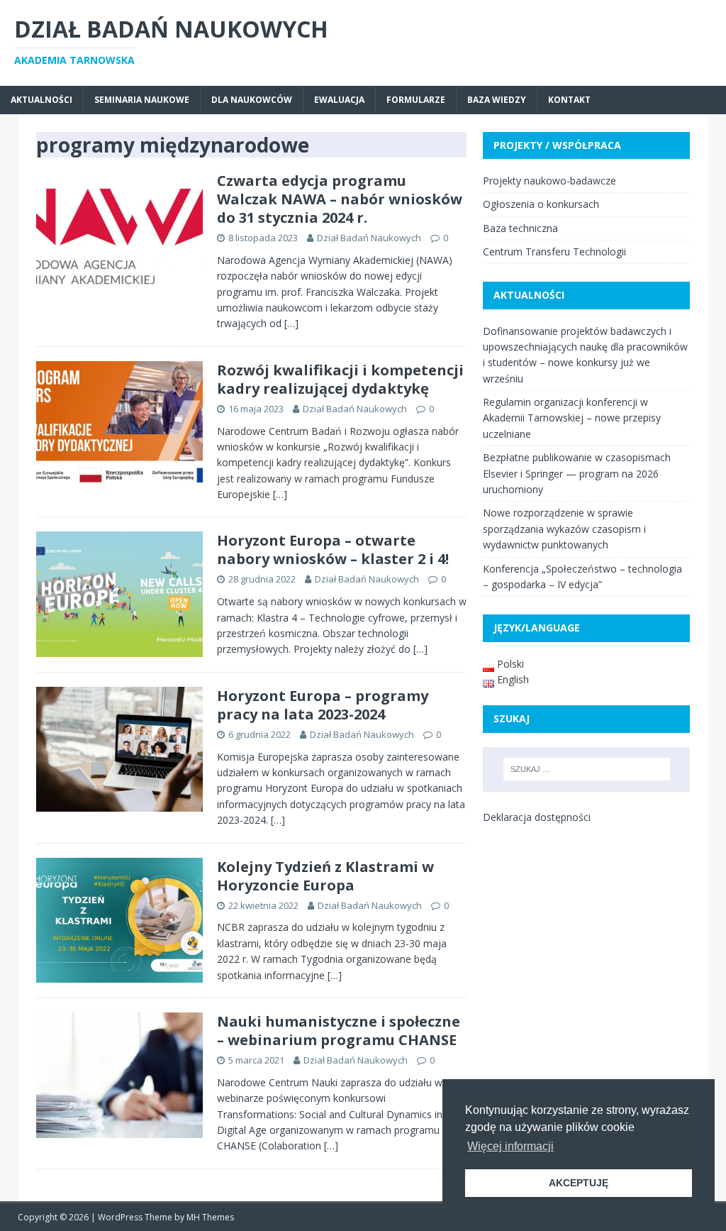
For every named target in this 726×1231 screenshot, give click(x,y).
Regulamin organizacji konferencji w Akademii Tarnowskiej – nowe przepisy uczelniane (572, 418)
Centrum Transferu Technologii (554, 251)
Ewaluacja (339, 100)
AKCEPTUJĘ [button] (578, 1182)
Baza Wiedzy (496, 100)
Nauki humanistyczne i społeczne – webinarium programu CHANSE (338, 1030)
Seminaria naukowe (141, 100)
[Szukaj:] (586, 769)
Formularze (415, 100)
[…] (291, 323)
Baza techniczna (520, 228)
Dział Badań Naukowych (369, 237)
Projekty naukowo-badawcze (549, 180)
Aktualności (41, 100)
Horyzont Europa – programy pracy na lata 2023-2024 (322, 705)
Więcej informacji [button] (510, 1146)
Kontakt (569, 100)
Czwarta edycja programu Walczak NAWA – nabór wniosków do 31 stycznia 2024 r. (339, 199)
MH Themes (210, 1217)
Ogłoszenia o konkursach (541, 204)
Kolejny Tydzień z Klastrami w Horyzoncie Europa (325, 876)
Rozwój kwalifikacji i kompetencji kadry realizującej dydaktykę (340, 379)
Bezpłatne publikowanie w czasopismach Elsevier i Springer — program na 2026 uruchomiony (577, 473)
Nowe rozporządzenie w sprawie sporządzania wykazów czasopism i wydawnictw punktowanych (564, 528)
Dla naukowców (251, 100)
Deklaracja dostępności (537, 817)
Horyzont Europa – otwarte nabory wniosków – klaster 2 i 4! (333, 549)
